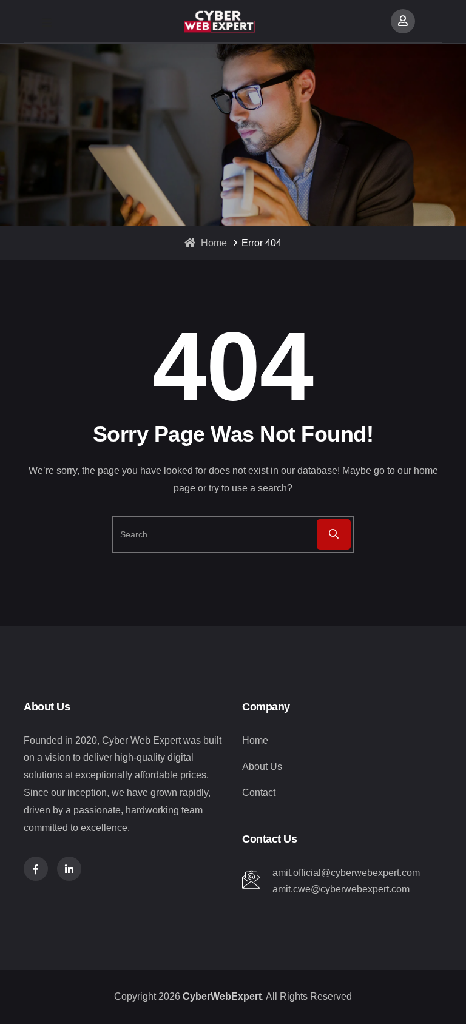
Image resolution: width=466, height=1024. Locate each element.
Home (212, 243)
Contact (258, 792)
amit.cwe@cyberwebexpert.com (341, 889)
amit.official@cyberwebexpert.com (346, 872)
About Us (262, 766)
